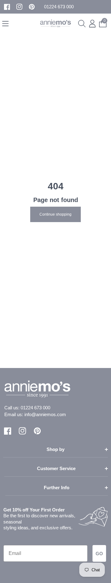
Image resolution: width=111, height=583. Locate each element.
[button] (59, 6)
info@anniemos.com (45, 414)
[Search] (82, 23)
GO (99, 553)
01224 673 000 (35, 407)
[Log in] (92, 23)
